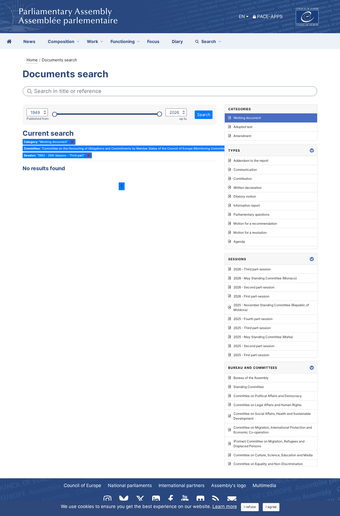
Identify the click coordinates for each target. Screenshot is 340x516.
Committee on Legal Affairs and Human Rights (267, 405)
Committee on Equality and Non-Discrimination (268, 464)
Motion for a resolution (250, 232)
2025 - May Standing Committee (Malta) (263, 337)
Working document (247, 118)
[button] (312, 150)
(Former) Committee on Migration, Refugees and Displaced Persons (268, 443)
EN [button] (242, 16)
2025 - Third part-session (252, 328)
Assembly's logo (228, 485)
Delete (71, 141)
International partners (182, 485)
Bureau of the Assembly (251, 378)
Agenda (239, 242)
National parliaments (130, 485)
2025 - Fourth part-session (253, 319)
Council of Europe (82, 485)
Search (208, 41)
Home (32, 59)
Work (92, 41)
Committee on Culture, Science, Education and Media (273, 455)
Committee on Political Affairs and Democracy (267, 396)
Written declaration (247, 188)
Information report (246, 205)
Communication (245, 170)
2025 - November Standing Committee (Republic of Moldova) (271, 307)
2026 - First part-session (251, 296)
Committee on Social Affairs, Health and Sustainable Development (272, 416)
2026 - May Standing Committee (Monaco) (265, 278)
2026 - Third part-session (252, 269)
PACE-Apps (270, 16)
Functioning (122, 41)
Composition (61, 41)
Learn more (224, 506)
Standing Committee (248, 387)
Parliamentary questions (251, 214)
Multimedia (264, 485)
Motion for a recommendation (255, 223)
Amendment (242, 136)
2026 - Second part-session (253, 287)
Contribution (242, 179)
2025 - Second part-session (253, 346)
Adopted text (242, 127)
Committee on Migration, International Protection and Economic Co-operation (272, 429)
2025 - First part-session (251, 355)
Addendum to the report (250, 161)
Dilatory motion (244, 196)
